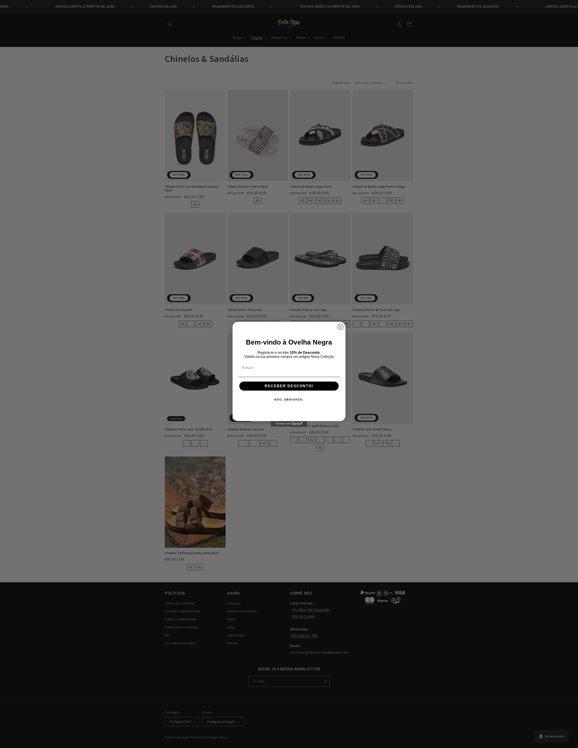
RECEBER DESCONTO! (289, 386)
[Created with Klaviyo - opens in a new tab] (289, 423)
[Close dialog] (340, 326)
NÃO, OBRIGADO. (289, 399)
